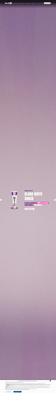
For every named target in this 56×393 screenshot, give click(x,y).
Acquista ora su (46, 3)
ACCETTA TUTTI (17, 391)
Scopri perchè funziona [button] (29, 208)
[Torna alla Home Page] (8, 3)
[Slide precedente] (1, 200)
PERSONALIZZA (9, 391)
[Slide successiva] (55, 200)
